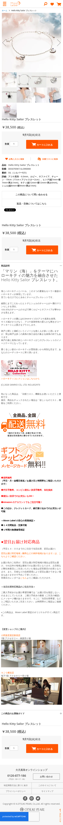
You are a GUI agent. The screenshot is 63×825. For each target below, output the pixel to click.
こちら (23, 577)
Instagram (31, 798)
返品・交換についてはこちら (31, 203)
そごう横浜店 (7, 672)
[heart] (52, 5)
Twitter (38, 798)
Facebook (25, 798)
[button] (4, 42)
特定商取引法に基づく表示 (16, 785)
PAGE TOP (60, 815)
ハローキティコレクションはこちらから (20, 378)
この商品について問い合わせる (31, 194)
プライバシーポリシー (16, 791)
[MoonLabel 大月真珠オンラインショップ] (15, 4)
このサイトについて (47, 785)
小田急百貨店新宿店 (10, 635)
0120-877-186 (16, 776)
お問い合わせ (46, 776)
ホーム (4, 10)
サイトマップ (47, 791)
